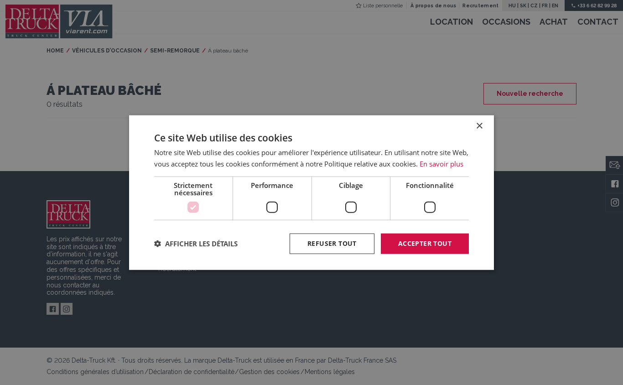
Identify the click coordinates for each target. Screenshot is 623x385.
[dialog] (311, 192)
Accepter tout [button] (425, 243)
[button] (196, 244)
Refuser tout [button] (332, 243)
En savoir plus (441, 163)
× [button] (479, 126)
